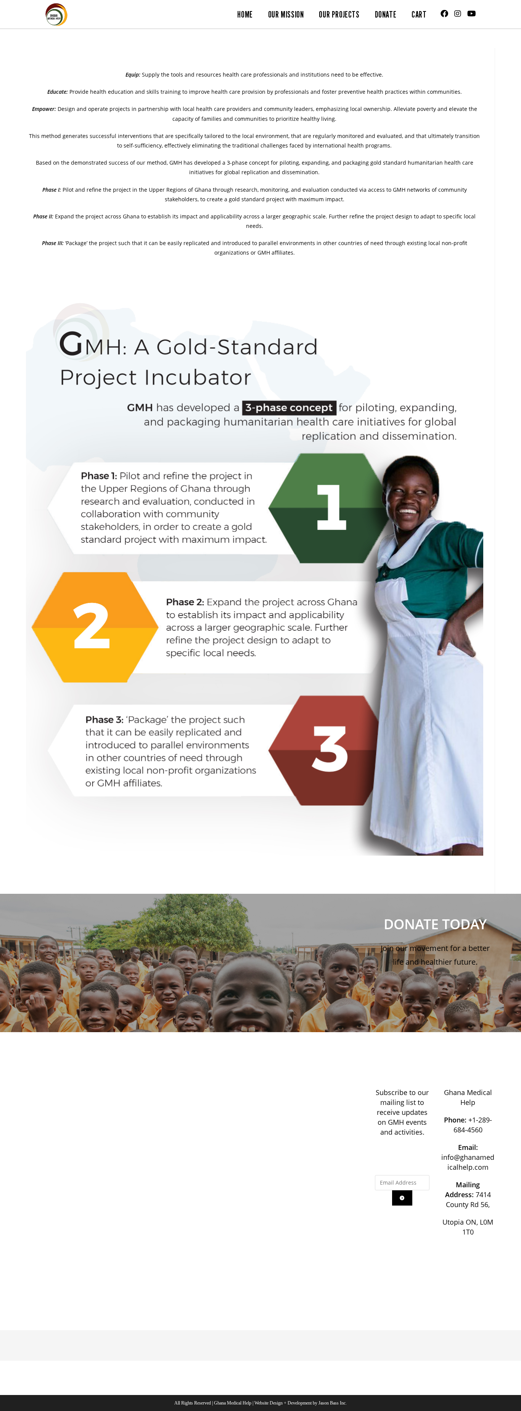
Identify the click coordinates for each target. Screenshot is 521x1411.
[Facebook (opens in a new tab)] (444, 14)
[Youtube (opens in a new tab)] (471, 14)
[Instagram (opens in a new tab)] (457, 14)
